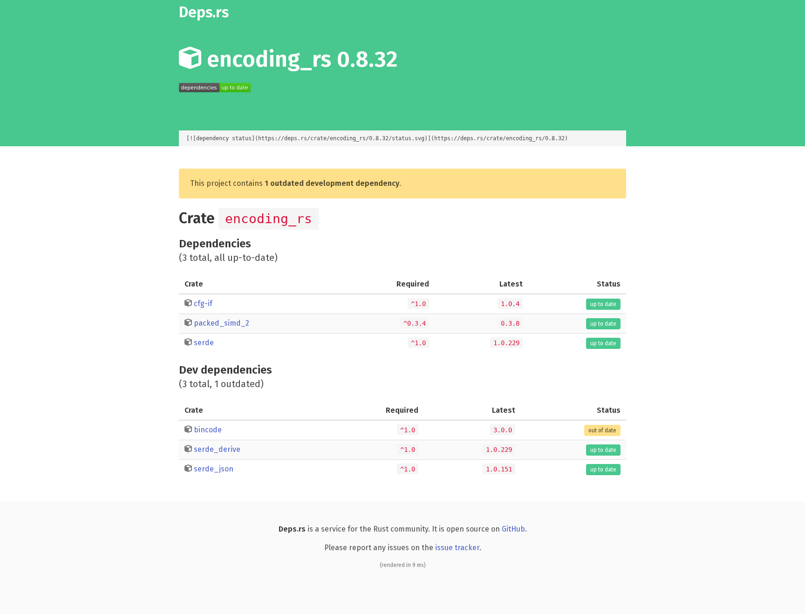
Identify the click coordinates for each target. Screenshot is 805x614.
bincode (208, 429)
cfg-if (203, 303)
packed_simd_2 (221, 323)
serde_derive (217, 449)
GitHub (513, 529)
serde (204, 342)
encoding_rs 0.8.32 (299, 59)
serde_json (213, 468)
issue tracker (457, 547)
